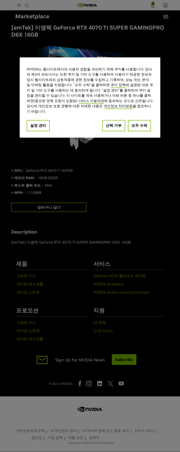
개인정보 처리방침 (118, 106)
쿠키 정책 (118, 85)
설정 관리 (38, 125)
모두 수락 (139, 125)
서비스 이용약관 (91, 101)
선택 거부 (114, 125)
